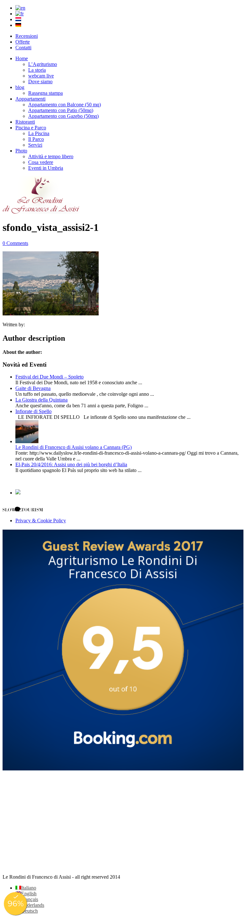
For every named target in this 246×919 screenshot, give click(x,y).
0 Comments (15, 243)
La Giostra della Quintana (41, 400)
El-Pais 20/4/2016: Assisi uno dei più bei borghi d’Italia (71, 464)
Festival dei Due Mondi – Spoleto (49, 376)
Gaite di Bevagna (33, 388)
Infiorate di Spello (33, 411)
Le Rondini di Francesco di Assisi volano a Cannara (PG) (73, 447)
